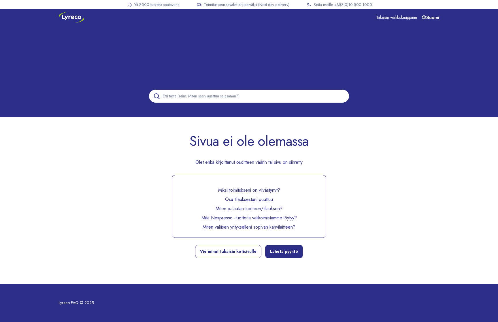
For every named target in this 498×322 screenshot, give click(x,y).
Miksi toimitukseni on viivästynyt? (249, 190)
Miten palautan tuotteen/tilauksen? (249, 208)
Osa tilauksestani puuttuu (249, 199)
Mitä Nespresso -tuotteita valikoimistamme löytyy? (249, 217)
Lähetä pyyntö (284, 251)
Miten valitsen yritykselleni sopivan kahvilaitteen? (249, 227)
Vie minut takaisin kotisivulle (228, 251)
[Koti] (71, 17)
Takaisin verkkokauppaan (396, 17)
